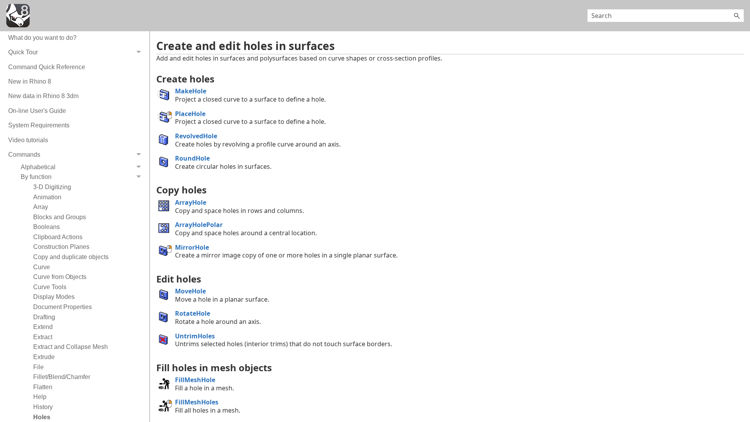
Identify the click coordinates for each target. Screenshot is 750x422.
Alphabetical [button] (38, 167)
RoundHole (192, 158)
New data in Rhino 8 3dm (43, 96)
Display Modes (54, 296)
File (38, 367)
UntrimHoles (195, 336)
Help (39, 396)
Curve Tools (49, 287)
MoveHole (190, 291)
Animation (47, 197)
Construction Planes (61, 246)
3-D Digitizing (52, 187)
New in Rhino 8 (29, 81)
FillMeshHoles (196, 402)
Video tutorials (28, 140)
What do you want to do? (42, 37)
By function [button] (36, 176)
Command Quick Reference (46, 67)
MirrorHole (192, 247)
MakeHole (190, 91)
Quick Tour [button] (23, 52)
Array (40, 207)
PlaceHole (190, 113)
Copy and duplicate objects (71, 257)
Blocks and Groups (59, 217)
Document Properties (62, 307)
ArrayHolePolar (199, 224)
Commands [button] (24, 154)
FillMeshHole (195, 380)
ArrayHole (190, 202)
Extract (42, 337)
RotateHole (192, 313)
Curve (41, 267)
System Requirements (39, 125)
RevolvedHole (196, 136)
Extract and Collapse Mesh (70, 346)
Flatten (42, 387)
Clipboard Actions (57, 237)
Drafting (44, 317)
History (43, 407)
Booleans (46, 227)
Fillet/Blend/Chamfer (61, 377)
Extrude (44, 357)
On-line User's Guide (37, 110)
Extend (43, 327)
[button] (737, 15)
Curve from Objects (59, 277)
